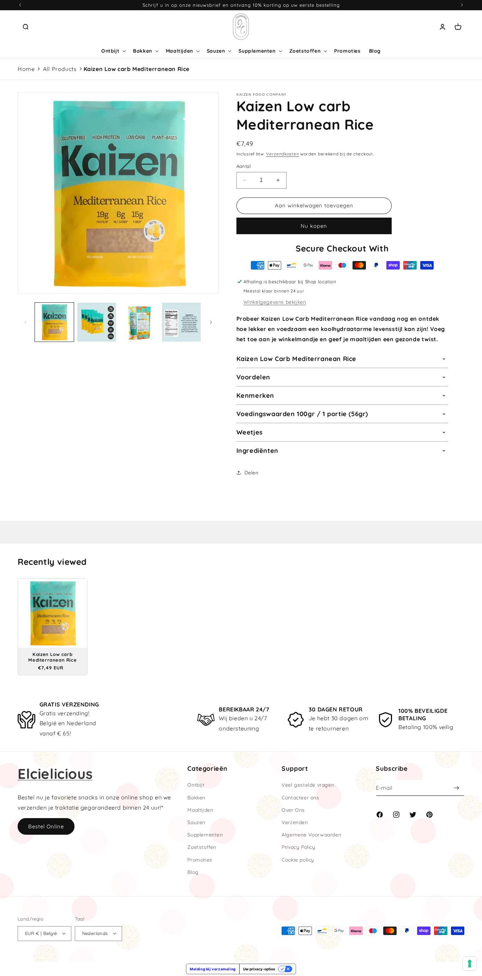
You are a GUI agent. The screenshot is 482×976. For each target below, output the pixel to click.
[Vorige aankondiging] (20, 5)
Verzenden (295, 822)
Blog (192, 872)
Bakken (196, 797)
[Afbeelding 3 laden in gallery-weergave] (139, 322)
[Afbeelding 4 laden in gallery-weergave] (181, 322)
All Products (60, 69)
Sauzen (196, 822)
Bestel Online (46, 826)
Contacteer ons (300, 797)
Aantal (243, 166)
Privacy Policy (298, 847)
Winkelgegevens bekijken (274, 302)
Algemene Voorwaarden (311, 835)
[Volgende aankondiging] (462, 5)
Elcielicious (55, 773)
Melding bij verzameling (213, 969)
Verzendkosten (282, 153)
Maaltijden (200, 810)
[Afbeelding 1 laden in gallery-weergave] (54, 322)
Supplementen (205, 835)
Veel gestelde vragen (308, 785)
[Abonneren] (456, 788)
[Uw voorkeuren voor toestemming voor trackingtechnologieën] (469, 963)
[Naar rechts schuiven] (211, 322)
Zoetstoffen (201, 847)
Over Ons (293, 810)
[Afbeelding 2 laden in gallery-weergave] (96, 322)
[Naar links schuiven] (25, 322)
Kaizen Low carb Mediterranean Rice (136, 69)
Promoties (199, 860)
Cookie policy (298, 860)
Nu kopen (314, 226)
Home (26, 69)
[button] (25, 26)
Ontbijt (195, 785)
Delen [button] (252, 472)
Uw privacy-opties (259, 969)
